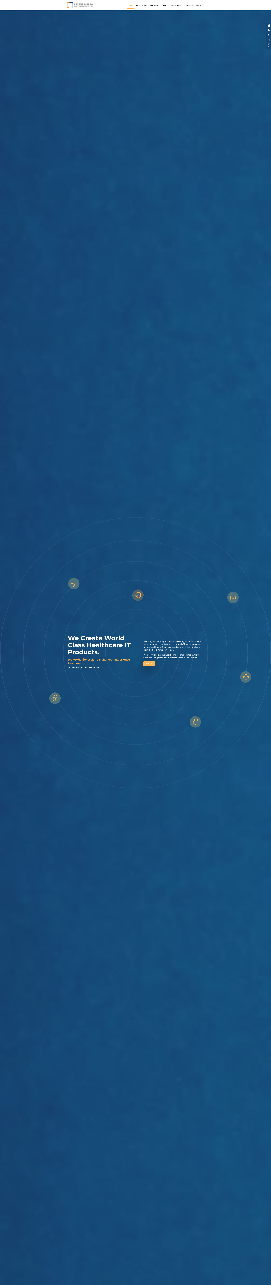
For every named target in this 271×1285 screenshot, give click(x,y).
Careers (189, 5)
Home (130, 5)
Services (154, 5)
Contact (199, 5)
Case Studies (176, 5)
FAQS (165, 5)
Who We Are (141, 5)
